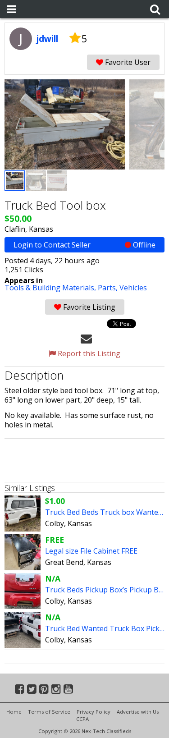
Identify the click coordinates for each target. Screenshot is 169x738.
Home (14, 711)
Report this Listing (88, 353)
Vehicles (133, 288)
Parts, (108, 288)
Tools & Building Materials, (51, 288)
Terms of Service (49, 711)
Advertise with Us (138, 711)
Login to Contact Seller (84, 245)
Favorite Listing (88, 307)
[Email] (86, 338)
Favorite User (127, 62)
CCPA (82, 718)
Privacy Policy (93, 711)
